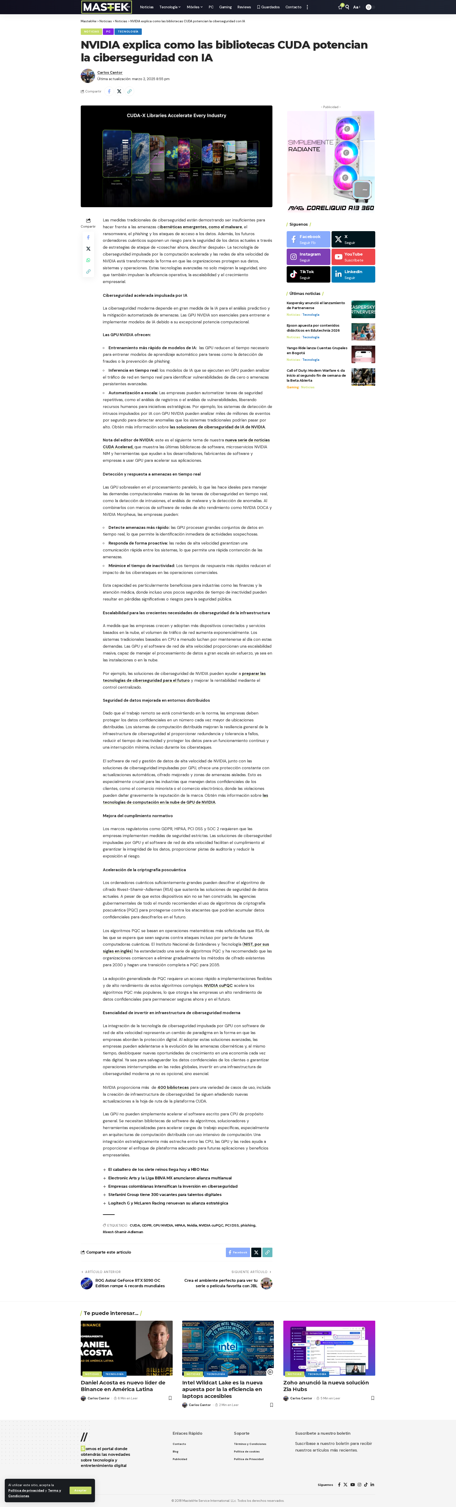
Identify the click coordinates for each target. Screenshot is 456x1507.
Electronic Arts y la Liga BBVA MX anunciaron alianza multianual (170, 1178)
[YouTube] (352, 1484)
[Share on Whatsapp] (88, 260)
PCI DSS (232, 1225)
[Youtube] (353, 257)
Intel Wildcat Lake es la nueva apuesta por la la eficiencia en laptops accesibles (222, 1389)
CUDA (135, 1225)
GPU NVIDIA (163, 1225)
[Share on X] (119, 91)
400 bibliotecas (173, 1087)
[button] (80, 1490)
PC (108, 31)
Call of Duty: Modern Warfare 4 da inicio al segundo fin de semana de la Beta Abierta (316, 375)
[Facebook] (308, 239)
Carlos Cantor (110, 72)
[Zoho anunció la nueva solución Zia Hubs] (329, 1348)
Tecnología (128, 31)
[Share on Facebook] (109, 91)
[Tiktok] (308, 274)
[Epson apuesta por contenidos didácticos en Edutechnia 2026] (363, 332)
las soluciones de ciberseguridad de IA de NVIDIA (217, 427)
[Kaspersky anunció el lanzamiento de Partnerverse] (363, 309)
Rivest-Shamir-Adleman (123, 1232)
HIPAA (180, 1225)
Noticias (91, 31)
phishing (248, 1225)
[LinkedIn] (353, 274)
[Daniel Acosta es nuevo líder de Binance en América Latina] (127, 1348)
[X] (353, 239)
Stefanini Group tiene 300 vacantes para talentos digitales (164, 1194)
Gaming (293, 387)
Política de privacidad (26, 1491)
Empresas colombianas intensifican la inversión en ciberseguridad (173, 1186)
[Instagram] (308, 257)
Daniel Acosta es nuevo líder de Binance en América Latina (123, 1386)
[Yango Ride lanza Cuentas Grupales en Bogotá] (363, 354)
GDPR (147, 1225)
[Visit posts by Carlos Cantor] (88, 76)
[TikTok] (366, 1484)
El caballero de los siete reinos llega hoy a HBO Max (158, 1169)
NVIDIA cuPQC (218, 985)
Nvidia (192, 1225)
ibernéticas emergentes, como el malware (201, 226)
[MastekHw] (107, 7)
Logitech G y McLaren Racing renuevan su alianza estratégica (168, 1203)
